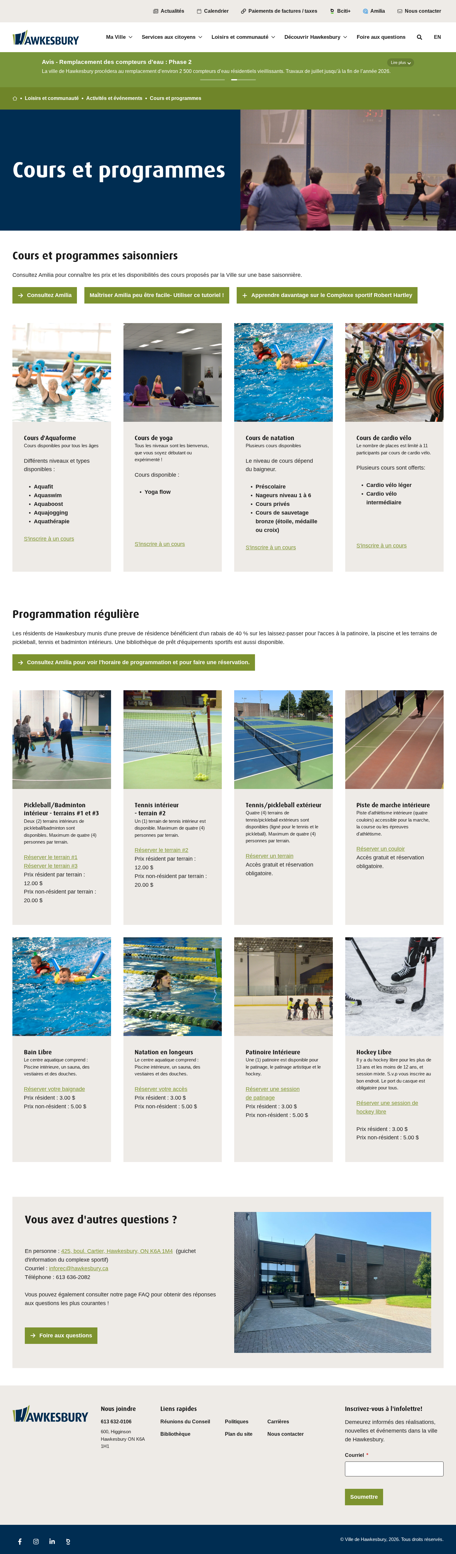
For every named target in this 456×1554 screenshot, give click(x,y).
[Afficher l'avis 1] (212, 79)
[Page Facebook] (19, 1541)
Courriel (354, 1455)
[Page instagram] (36, 1541)
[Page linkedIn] (52, 1541)
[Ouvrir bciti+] (68, 1541)
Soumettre (364, 1497)
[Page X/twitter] (84, 1537)
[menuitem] (169, 11)
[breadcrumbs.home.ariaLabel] (14, 98)
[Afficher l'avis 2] (243, 79)
